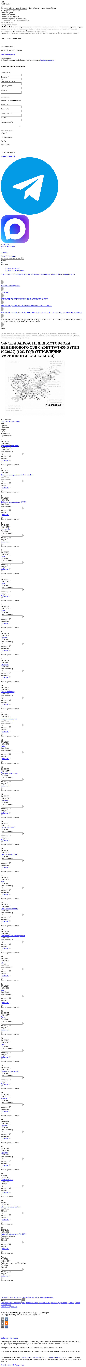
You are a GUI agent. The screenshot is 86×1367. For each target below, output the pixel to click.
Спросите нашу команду (10, 421)
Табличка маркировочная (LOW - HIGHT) (17, 475)
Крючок (4, 1098)
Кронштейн (5, 529)
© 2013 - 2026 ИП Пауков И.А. (12, 1365)
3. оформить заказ (47, 60)
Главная (4, 1297)
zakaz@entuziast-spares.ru (8, 54)
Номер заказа (6, 113)
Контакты (48, 274)
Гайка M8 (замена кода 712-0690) (13, 1234)
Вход (3, 256)
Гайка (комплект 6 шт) (9, 854)
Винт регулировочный (9, 1071)
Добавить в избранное (9, 1338)
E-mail (3, 118)
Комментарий (6, 122)
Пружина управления (9, 773)
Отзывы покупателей (9, 1307)
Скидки (27, 274)
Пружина (4, 637)
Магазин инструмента (66, 274)
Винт (3, 556)
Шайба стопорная (7, 692)
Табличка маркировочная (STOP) (13, 502)
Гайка (3, 746)
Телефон (4, 109)
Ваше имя (4, 104)
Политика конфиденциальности (38, 1303)
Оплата (41, 274)
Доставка (34, 274)
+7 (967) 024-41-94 (8, 156)
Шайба (3, 963)
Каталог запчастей (12, 268)
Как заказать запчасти (44, 1297)
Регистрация (11, 256)
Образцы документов (59, 1303)
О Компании (6, 1305)
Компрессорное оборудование (12, 274)
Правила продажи (18, 1303)
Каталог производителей (14, 270)
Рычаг (3, 1017)
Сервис (55, 274)
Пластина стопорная (9, 719)
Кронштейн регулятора (10, 446)
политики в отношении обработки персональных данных (42, 1357)
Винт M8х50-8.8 (7, 1180)
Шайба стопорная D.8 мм (10, 1207)
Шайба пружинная (8, 827)
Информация (6, 1303)
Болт (2, 881)
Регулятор (5, 665)
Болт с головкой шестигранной (13, 936)
